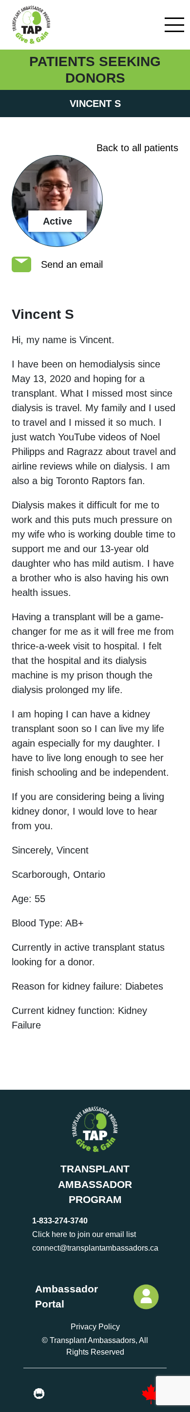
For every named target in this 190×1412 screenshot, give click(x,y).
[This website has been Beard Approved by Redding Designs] (39, 1394)
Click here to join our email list (84, 1234)
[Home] (30, 25)
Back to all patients (137, 147)
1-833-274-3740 (60, 1221)
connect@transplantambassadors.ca (95, 1248)
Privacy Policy (95, 1327)
